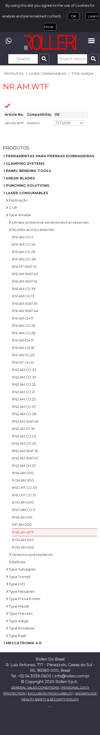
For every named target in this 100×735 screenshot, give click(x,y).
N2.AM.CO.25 (25, 384)
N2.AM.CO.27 (25, 407)
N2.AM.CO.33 (25, 370)
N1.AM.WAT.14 (25, 281)
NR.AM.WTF (24, 532)
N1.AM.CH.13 (24, 296)
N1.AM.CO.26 (24, 326)
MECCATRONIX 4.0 (24, 643)
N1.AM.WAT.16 (25, 304)
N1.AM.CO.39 (24, 289)
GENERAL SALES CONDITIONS (35, 687)
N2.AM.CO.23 (25, 436)
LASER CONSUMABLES (47, 74)
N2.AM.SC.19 (24, 429)
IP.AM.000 (23, 525)
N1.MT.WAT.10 (25, 267)
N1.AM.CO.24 (24, 244)
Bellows (18, 562)
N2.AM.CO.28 (25, 414)
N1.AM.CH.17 (24, 340)
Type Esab (17, 636)
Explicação (18, 200)
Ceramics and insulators (32, 555)
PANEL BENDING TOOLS (28, 171)
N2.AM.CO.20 (25, 443)
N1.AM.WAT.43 (26, 274)
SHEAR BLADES (20, 178)
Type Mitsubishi (22, 592)
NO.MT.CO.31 (25, 495)
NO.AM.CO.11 (24, 510)
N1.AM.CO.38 (25, 259)
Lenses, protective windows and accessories (50, 222)
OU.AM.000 (24, 502)
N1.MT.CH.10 (24, 363)
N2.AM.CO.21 (24, 392)
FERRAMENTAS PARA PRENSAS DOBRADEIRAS (50, 156)
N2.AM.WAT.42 (26, 421)
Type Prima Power (25, 599)
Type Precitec (21, 614)
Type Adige (19, 621)
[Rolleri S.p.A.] (50, 42)
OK (73, 16)
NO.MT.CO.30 (25, 488)
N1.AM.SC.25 (24, 355)
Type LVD (17, 584)
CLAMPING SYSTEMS (25, 164)
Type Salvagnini (22, 569)
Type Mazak (19, 606)
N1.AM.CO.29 (24, 252)
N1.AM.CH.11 (23, 318)
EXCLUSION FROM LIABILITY (50, 693)
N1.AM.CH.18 (24, 348)
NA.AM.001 (23, 517)
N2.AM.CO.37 (25, 377)
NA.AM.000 (24, 473)
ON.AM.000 (24, 547)
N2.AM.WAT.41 (26, 458)
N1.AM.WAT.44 (26, 311)
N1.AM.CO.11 (23, 237)
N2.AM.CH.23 (25, 466)
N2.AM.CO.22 (25, 399)
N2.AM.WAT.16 (26, 451)
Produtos (13, 74)
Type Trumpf (19, 577)
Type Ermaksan (22, 628)
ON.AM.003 (24, 540)
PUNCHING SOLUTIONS (27, 185)
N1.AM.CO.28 (24, 333)
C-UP (13, 208)
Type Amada (83, 74)
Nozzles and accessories (33, 230)
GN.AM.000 (24, 480)
